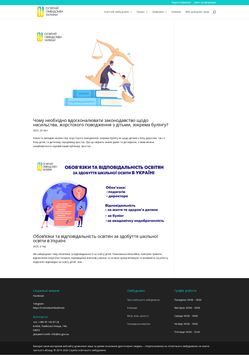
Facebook (38, 295)
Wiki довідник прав (197, 12)
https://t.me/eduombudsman (49, 307)
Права (140, 12)
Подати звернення (181, 3)
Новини (176, 12)
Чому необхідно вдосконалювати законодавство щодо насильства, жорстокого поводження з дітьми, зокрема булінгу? (100, 122)
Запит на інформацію (205, 3)
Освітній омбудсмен (116, 12)
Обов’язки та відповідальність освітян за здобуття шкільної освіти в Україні (95, 238)
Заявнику (158, 12)
